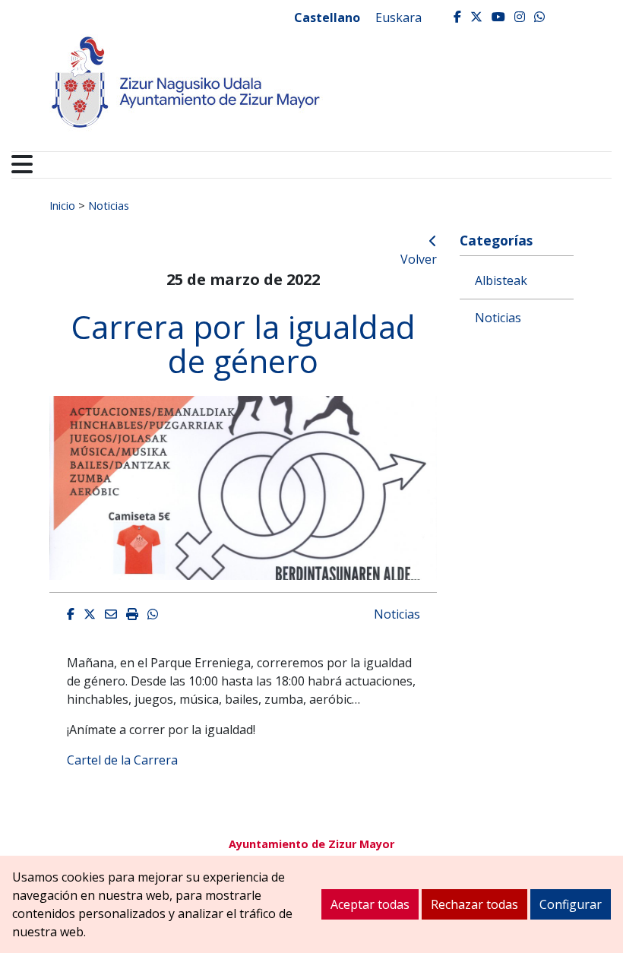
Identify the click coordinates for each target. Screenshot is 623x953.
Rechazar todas (474, 904)
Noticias (108, 205)
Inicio (62, 205)
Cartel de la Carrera (122, 760)
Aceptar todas (370, 904)
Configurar (570, 904)
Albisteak (501, 280)
